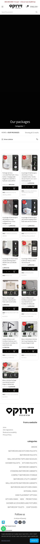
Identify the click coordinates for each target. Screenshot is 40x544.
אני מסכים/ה (34, 540)
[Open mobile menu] (2, 7)
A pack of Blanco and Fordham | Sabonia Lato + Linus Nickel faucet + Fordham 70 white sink (29, 301)
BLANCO (24, 275)
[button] (10, 188)
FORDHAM (30, 316)
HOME (3, 132)
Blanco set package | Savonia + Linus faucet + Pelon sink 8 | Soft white (9, 300)
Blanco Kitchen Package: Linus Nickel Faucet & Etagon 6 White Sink (9, 382)
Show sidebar (8, 139)
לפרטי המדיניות (5, 540)
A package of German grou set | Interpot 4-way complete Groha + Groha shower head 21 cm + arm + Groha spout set (29, 177)
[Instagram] (20, 522)
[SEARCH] (36, 12)
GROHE (5, 195)
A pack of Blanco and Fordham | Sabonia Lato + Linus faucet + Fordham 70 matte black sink (10, 342)
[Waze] (24, 522)
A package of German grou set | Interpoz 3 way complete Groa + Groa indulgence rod (10, 220)
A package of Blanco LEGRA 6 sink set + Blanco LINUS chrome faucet (29, 260)
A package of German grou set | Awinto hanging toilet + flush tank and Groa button (29, 219)
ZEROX (9, 195)
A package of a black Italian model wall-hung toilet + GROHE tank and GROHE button (10, 261)
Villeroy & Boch (30, 236)
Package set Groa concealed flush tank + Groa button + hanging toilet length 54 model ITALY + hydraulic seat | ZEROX (10, 177)
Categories (19, 126)
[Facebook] (16, 522)
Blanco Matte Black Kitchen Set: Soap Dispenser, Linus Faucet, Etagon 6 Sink (29, 341)
